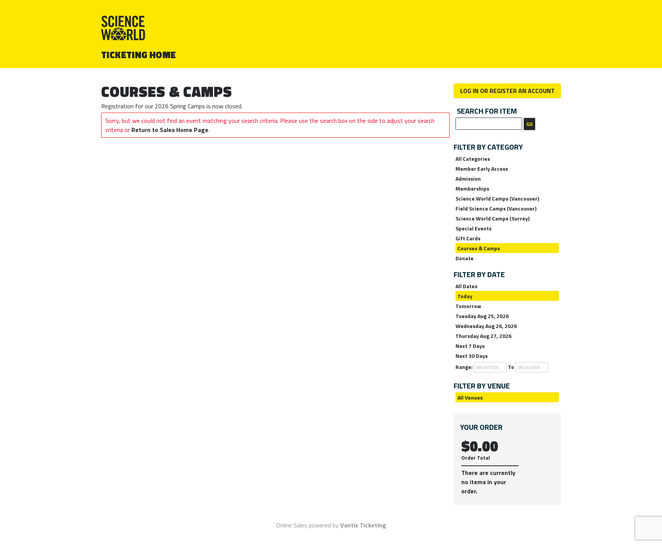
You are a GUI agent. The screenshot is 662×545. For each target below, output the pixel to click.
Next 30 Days (472, 356)
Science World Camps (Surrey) (492, 218)
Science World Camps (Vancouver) (497, 198)
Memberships (472, 188)
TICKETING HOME (138, 55)
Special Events (474, 228)
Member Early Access (482, 169)
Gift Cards (468, 238)
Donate (465, 258)
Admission (468, 179)
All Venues (470, 397)
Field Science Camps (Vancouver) (496, 208)
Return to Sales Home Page (169, 129)
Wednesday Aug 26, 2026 (486, 326)
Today (464, 296)
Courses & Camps (478, 248)
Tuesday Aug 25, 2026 (482, 316)
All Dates (466, 286)
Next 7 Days (470, 346)
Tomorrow (468, 306)
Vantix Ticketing (363, 525)
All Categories (473, 159)
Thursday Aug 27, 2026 (483, 336)
